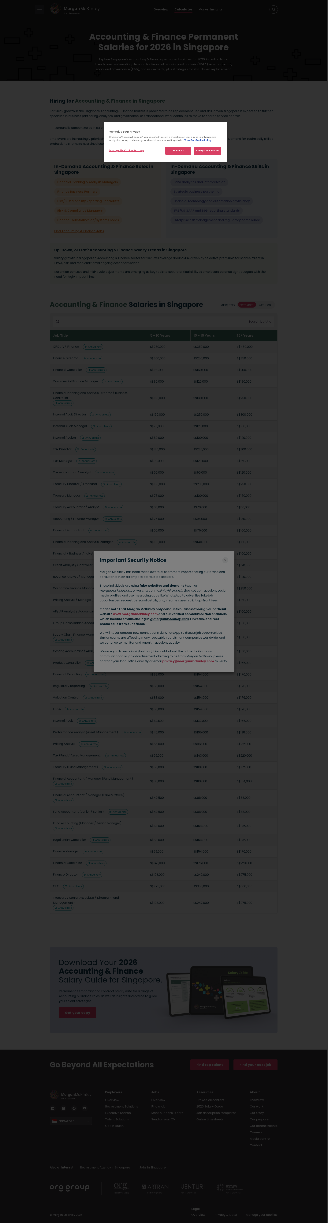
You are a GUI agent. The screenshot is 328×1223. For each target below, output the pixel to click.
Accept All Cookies (207, 150)
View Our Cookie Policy (197, 140)
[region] (165, 142)
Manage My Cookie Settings (126, 150)
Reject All (178, 150)
